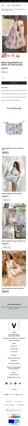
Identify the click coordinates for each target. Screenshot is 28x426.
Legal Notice (9, 401)
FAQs (14, 343)
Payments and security (14, 358)
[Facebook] (6, 383)
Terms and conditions (9, 405)
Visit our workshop (14, 363)
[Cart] (25, 5)
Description (4, 87)
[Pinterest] (15, 383)
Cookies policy (20, 405)
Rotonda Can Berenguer (14, 367)
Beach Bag (11, 9)
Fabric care (14, 346)
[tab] (5, 87)
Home (2, 9)
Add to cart (14, 83)
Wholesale (14, 360)
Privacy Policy (18, 401)
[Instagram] (11, 383)
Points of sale (14, 349)
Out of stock (5, 153)
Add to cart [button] (6, 199)
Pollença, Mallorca (14, 368)
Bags (6, 9)
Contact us (14, 351)
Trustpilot (14, 389)
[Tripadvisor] (19, 383)
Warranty (14, 355)
